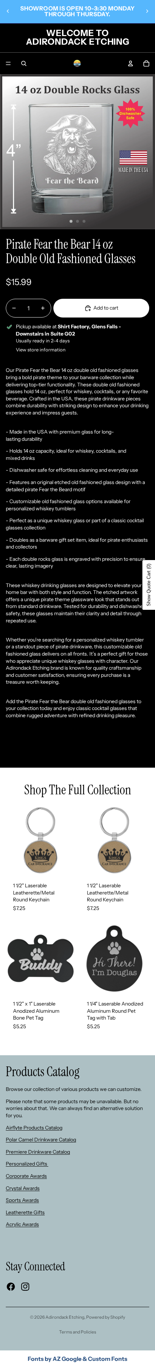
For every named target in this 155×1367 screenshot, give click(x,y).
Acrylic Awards (22, 1224)
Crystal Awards (23, 1188)
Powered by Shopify (105, 1317)
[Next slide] (147, 11)
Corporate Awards (26, 1176)
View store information (41, 349)
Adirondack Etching (64, 1317)
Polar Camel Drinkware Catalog (41, 1139)
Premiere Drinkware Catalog (38, 1152)
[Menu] (8, 63)
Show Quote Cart (148, 585)
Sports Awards (22, 1200)
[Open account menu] (130, 63)
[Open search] (24, 63)
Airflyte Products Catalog (34, 1127)
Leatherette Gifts (25, 1212)
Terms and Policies (77, 1332)
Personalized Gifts (27, 1163)
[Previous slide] (8, 11)
